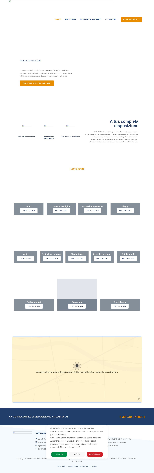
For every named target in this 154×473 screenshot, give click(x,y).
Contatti (110, 19)
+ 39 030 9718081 (132, 417)
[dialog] (77, 442)
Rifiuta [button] (77, 454)
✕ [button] (103, 427)
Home (58, 19)
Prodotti (70, 19)
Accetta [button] (59, 454)
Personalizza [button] (94, 454)
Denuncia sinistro (90, 19)
